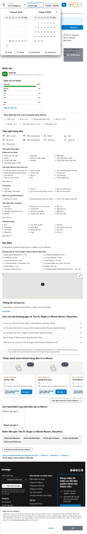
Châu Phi (44, 455)
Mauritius (54, 455)
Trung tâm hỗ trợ (36, 504)
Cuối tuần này (35, 52)
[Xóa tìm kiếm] (24, 5)
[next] (56, 12)
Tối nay (9, 52)
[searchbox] (17, 6)
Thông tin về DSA (36, 489)
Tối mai (21, 52)
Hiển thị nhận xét (10, 108)
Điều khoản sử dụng (37, 479)
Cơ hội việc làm (7, 505)
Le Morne (64, 455)
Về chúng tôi (6, 502)
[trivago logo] (4, 4)
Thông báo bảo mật (37, 486)
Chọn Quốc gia (7, 475)
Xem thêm (6, 181)
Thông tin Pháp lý (36, 482)
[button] (17, 4)
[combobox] (17, 5)
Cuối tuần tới (51, 52)
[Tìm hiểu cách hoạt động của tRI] (42, 75)
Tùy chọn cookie (36, 492)
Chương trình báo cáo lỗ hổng (41, 495)
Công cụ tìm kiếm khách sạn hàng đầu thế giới (20, 455)
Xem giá (73, 27)
